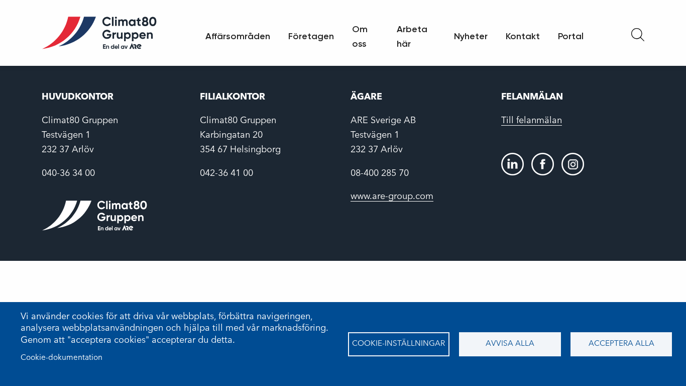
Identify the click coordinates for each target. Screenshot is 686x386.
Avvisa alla (510, 344)
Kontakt (523, 36)
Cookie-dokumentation (61, 358)
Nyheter (471, 36)
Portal (571, 36)
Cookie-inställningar (398, 344)
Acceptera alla (621, 344)
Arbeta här (412, 36)
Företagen (311, 36)
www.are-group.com (392, 196)
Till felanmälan (531, 120)
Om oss (360, 36)
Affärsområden (237, 36)
